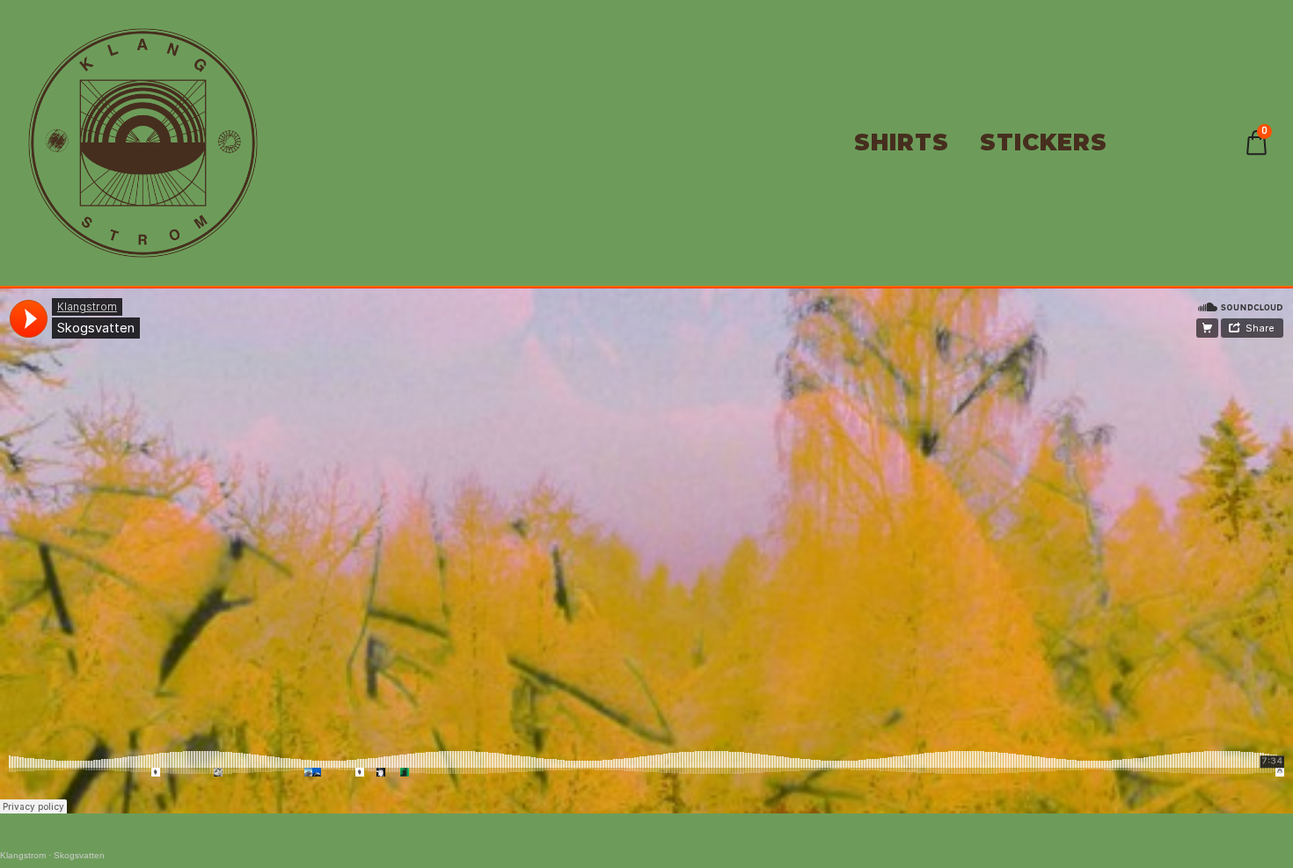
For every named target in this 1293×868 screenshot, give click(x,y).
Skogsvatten (79, 855)
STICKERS (1043, 142)
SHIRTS (901, 142)
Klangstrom (23, 855)
